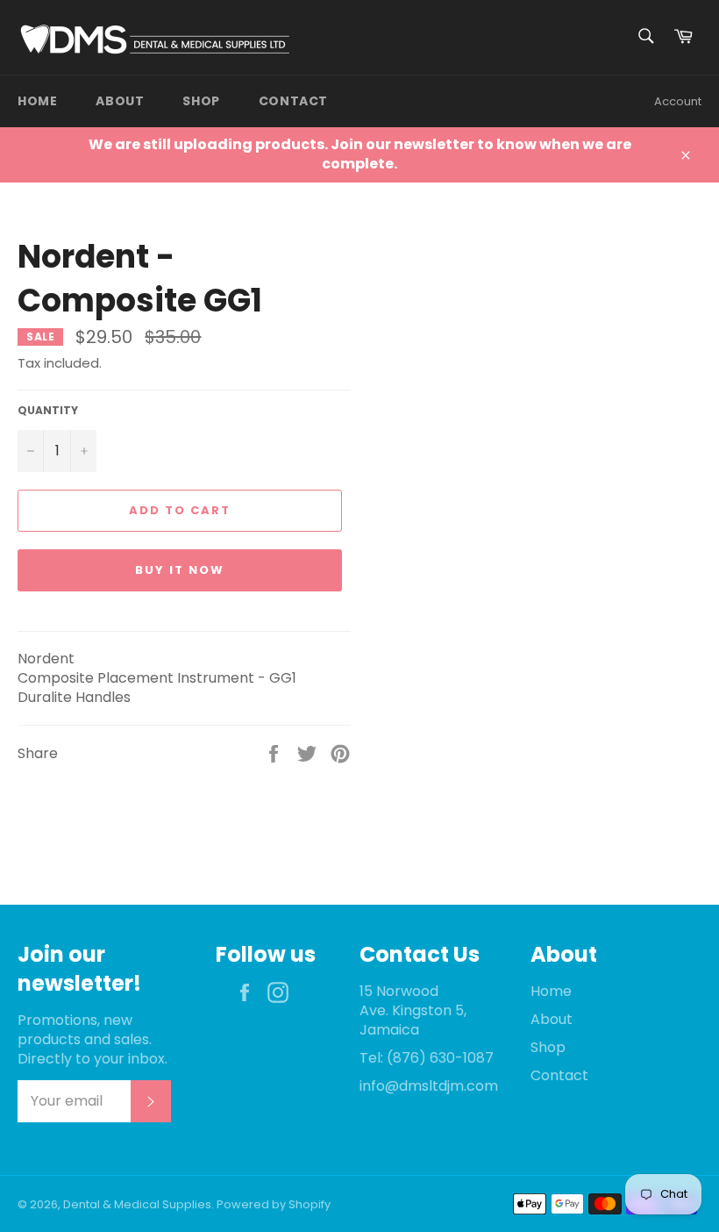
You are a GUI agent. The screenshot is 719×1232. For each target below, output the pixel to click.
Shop (200, 101)
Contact (293, 101)
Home (37, 101)
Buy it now (179, 570)
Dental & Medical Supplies (137, 1204)
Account (677, 101)
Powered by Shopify (274, 1204)
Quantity (48, 411)
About (120, 101)
